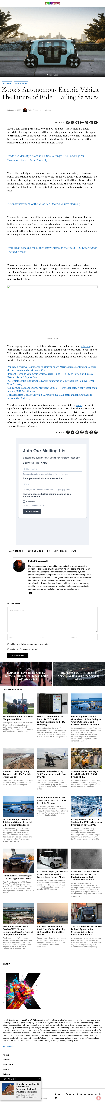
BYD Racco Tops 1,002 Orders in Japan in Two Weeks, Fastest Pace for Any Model (52, 874)
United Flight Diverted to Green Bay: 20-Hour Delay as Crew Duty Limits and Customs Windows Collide (86, 720)
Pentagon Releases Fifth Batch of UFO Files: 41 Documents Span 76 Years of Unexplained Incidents (18, 930)
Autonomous (35, 551)
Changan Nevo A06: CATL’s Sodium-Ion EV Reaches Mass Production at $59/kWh (86, 822)
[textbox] (52, 1030)
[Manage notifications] (98, 1098)
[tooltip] (68, 122)
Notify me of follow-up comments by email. (29, 643)
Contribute (8, 1064)
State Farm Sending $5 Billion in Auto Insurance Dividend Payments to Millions (27, 1088)
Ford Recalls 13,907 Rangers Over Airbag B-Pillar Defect (17, 877)
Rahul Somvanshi (34, 110)
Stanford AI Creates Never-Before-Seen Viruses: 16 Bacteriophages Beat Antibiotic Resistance (85, 875)
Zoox (79, 405)
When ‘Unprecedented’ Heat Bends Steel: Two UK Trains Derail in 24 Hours (51, 800)
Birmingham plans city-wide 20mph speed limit (18, 718)
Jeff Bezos (60, 551)
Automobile (16, 551)
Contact (6, 1069)
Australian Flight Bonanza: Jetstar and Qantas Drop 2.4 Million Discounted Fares (17, 822)
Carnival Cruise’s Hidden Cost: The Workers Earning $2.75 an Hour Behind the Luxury (51, 930)
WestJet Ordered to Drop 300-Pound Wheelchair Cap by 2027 (51, 774)
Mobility (7, 83)
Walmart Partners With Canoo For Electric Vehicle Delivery (43, 204)
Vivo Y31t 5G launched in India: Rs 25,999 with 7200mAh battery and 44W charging (51, 720)
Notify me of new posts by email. (24, 649)
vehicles (85, 346)
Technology (21, 83)
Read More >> (9, 1046)
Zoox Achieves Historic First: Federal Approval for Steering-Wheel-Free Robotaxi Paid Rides (86, 930)
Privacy (6, 1074)
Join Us (6, 1059)
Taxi (73, 551)
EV (48, 551)
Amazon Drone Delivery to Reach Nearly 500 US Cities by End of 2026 (85, 774)
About (6, 1054)
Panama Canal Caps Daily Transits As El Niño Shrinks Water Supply (17, 774)
